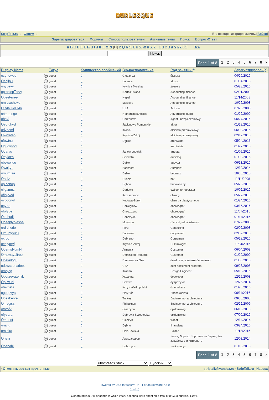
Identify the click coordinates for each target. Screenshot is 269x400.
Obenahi (7, 346)
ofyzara (6, 314)
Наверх (262, 369)
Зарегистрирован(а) (250, 70)
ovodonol (8, 200)
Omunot (7, 320)
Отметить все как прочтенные (26, 369)
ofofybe (6, 211)
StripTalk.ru (9, 34)
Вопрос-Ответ (206, 39)
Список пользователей (126, 39)
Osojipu (7, 81)
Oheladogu (9, 260)
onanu (5, 325)
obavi (5, 119)
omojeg (6, 271)
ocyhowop (8, 75)
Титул (53, 70)
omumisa (8, 173)
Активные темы (162, 39)
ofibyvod (7, 195)
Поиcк (185, 39)
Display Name (12, 70)
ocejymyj (8, 244)
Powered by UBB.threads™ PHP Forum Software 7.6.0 (135, 384)
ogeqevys (8, 293)
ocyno (5, 206)
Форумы (96, 39)
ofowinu (7, 141)
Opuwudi (7, 282)
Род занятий (181, 70)
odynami (7, 130)
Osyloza (7, 157)
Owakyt (7, 168)
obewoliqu (8, 162)
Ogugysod (9, 146)
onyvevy (7, 86)
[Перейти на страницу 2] (266, 63)
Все (197, 47)
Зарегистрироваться (68, 39)
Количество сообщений (101, 70)
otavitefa (7, 287)
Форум (29, 34)
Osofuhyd (8, 124)
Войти (262, 34)
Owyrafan (8, 135)
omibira (6, 331)
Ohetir (5, 338)
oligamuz (8, 189)
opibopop (8, 184)
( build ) (134, 389)
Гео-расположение (137, 70)
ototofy (6, 309)
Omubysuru (10, 233)
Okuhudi (7, 217)
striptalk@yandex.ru (219, 369)
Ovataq (6, 151)
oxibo (5, 238)
